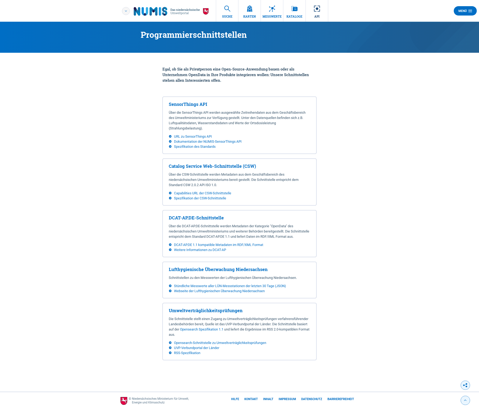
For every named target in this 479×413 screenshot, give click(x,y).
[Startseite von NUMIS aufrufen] (171, 11)
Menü (462, 11)
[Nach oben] (465, 400)
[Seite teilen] (465, 385)
